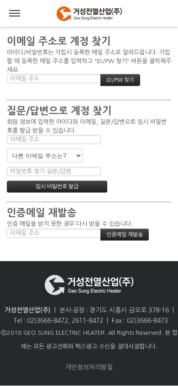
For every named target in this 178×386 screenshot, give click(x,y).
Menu (14, 13)
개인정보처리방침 (89, 367)
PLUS (89, 13)
